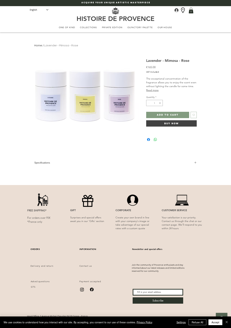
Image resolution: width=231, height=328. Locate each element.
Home (38, 45)
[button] (191, 10)
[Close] (227, 322)
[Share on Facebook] (148, 139)
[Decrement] (149, 103)
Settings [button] (181, 322)
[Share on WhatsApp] (155, 139)
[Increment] (160, 103)
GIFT (73, 210)
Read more (152, 90)
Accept (215, 322)
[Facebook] (91, 289)
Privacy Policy (144, 322)
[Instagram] (82, 289)
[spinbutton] (154, 103)
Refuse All (197, 322)
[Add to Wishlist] (194, 115)
